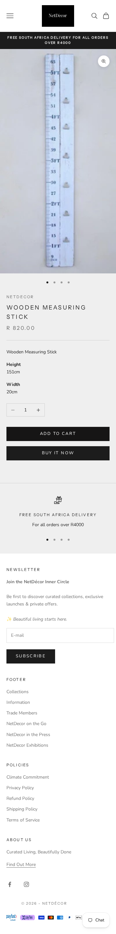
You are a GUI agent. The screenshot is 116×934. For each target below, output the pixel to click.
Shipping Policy (21, 809)
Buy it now (58, 453)
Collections (17, 692)
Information (18, 702)
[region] (58, 512)
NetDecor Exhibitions (27, 745)
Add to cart (58, 434)
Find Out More (21, 864)
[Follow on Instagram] (26, 884)
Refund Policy (20, 798)
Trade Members (21, 713)
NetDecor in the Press (28, 735)
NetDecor (20, 296)
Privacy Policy (20, 788)
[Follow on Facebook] (9, 884)
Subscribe (31, 656)
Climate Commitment (27, 777)
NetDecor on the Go (26, 724)
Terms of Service (23, 820)
